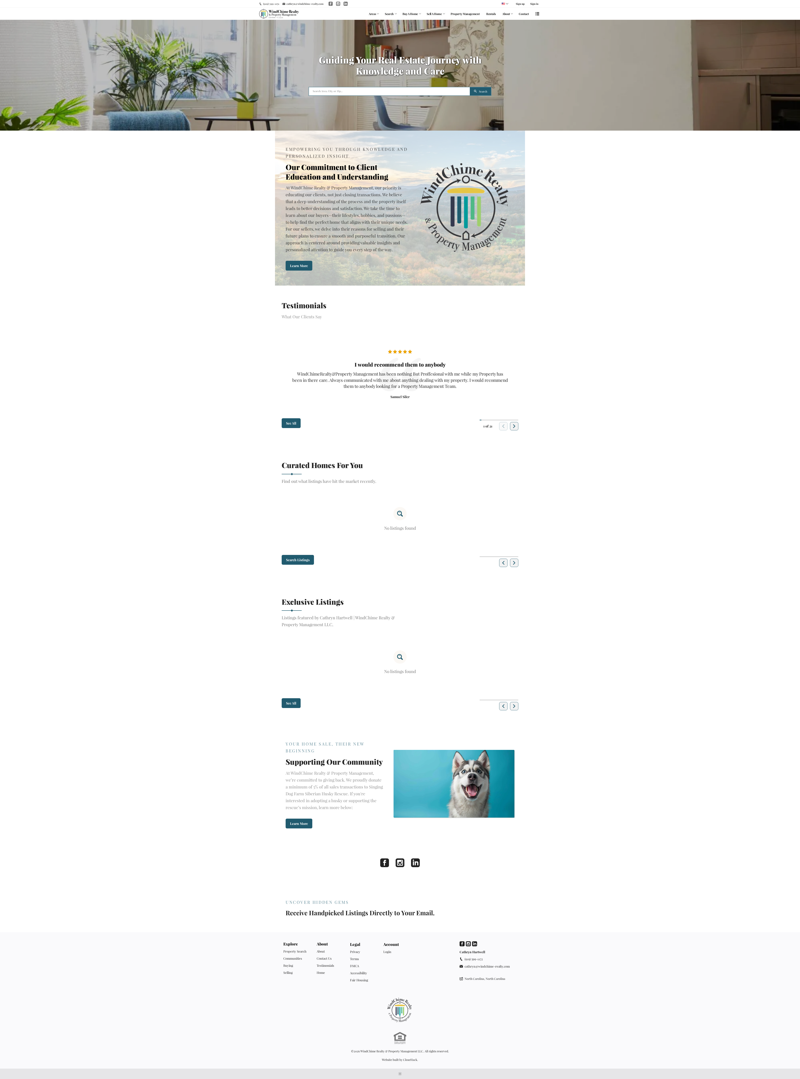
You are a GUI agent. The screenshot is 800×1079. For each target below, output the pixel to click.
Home (321, 972)
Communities (292, 958)
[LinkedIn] (415, 862)
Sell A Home (434, 14)
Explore (290, 944)
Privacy (355, 952)
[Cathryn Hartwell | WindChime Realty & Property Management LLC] (400, 1010)
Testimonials (325, 965)
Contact (524, 14)
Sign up (520, 3)
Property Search (294, 951)
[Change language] (505, 3)
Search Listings (298, 560)
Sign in (534, 3)
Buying (288, 965)
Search (389, 14)
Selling (288, 972)
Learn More (299, 266)
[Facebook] (384, 862)
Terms (354, 959)
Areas (372, 14)
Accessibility (358, 973)
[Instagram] (400, 862)
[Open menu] (537, 13)
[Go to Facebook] (330, 3)
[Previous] (503, 563)
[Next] (514, 426)
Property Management (465, 14)
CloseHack (410, 1060)
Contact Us (324, 958)
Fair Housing (359, 980)
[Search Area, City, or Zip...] (389, 91)
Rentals (491, 14)
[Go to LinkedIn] (345, 3)
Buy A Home (410, 14)
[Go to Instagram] (338, 3)
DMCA (354, 966)
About (506, 14)
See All (291, 423)
